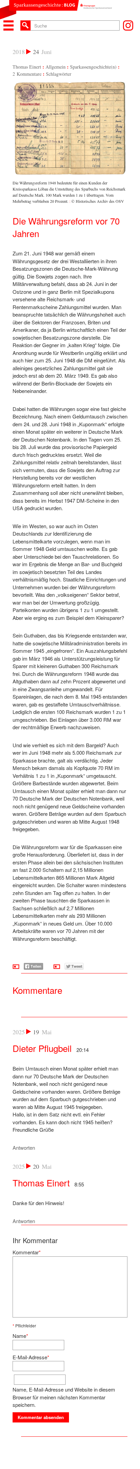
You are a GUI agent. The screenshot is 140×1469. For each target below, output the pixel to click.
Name (19, 1335)
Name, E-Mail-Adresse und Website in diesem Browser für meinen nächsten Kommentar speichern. (64, 1397)
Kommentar (26, 1252)
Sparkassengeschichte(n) (93, 67)
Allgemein (56, 67)
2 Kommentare (27, 74)
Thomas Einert (27, 67)
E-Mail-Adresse (30, 1357)
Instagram (128, 25)
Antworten (24, 1147)
